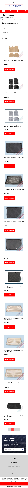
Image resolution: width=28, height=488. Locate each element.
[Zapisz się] (22, 449)
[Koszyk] (24, 11)
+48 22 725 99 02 (12, 479)
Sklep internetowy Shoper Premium (14, 486)
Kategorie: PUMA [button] (6, 28)
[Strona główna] (14, 6)
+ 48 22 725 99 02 (8, 2)
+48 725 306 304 (19, 479)
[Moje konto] (17, 11)
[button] (3, 11)
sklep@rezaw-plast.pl (18, 2)
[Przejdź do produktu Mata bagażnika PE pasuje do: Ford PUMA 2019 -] (14, 148)
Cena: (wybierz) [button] (6, 32)
